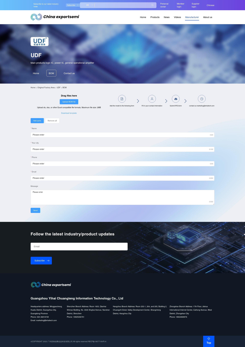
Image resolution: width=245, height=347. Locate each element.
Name (34, 128)
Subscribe (71, 5)
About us (207, 17)
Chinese (210, 5)
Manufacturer (192, 17)
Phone (34, 157)
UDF (58, 87)
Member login (180, 5)
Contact (69, 73)
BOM (51, 73)
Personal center (164, 5)
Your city (35, 142)
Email (34, 171)
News (167, 17)
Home (143, 17)
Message (34, 186)
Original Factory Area (46, 87)
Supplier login (195, 5)
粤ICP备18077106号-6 (97, 341)
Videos (177, 17)
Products (155, 17)
